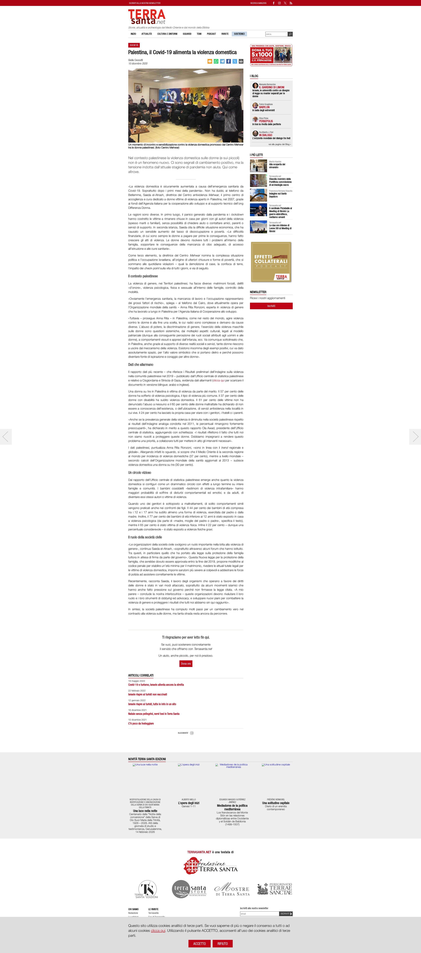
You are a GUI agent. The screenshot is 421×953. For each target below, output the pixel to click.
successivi (183, 733)
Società (134, 45)
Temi (199, 33)
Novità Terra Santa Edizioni (147, 759)
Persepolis (266, 121)
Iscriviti (271, 306)
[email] (210, 61)
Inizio (133, 33)
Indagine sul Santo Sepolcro (278, 195)
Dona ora (186, 663)
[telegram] (222, 61)
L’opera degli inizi (188, 803)
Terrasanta (153, 913)
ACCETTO (199, 943)
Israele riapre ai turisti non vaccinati (147, 694)
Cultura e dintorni (167, 33)
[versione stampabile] (241, 61)
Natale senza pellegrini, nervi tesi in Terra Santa (153, 713)
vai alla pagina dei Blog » (280, 144)
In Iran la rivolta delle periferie (266, 124)
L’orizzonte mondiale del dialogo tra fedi (271, 138)
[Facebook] (273, 3)
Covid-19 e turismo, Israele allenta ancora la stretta (156, 684)
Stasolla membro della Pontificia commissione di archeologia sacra (280, 181)
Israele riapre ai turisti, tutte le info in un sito (152, 704)
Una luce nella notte (145, 811)
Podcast (211, 33)
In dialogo (265, 135)
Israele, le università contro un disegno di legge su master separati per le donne (270, 93)
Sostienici (239, 33)
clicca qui (218, 380)
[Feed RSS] (291, 3)
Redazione (133, 913)
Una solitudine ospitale (275, 803)
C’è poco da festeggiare (141, 723)
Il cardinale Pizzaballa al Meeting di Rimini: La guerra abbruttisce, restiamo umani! (280, 213)
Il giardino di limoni (271, 87)
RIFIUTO (223, 943)
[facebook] (228, 61)
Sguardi (187, 33)
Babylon (264, 107)
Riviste (225, 33)
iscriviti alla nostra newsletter (144, 3)
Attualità (147, 33)
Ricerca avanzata (258, 3)
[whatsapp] (216, 61)
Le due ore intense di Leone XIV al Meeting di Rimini (280, 228)
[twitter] (235, 61)
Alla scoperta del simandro (277, 166)
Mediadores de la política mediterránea (232, 807)
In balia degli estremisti (263, 110)
